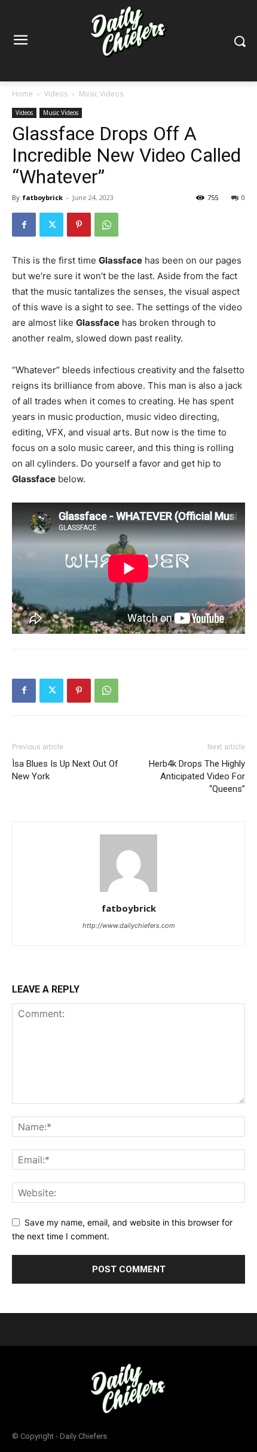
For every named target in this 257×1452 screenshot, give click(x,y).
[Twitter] (51, 225)
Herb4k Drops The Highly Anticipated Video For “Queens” (197, 776)
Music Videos (101, 94)
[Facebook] (24, 225)
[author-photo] (128, 892)
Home (22, 94)
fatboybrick (43, 197)
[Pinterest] (79, 225)
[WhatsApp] (106, 225)
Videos (56, 94)
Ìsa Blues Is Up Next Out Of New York (65, 770)
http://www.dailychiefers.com (128, 925)
